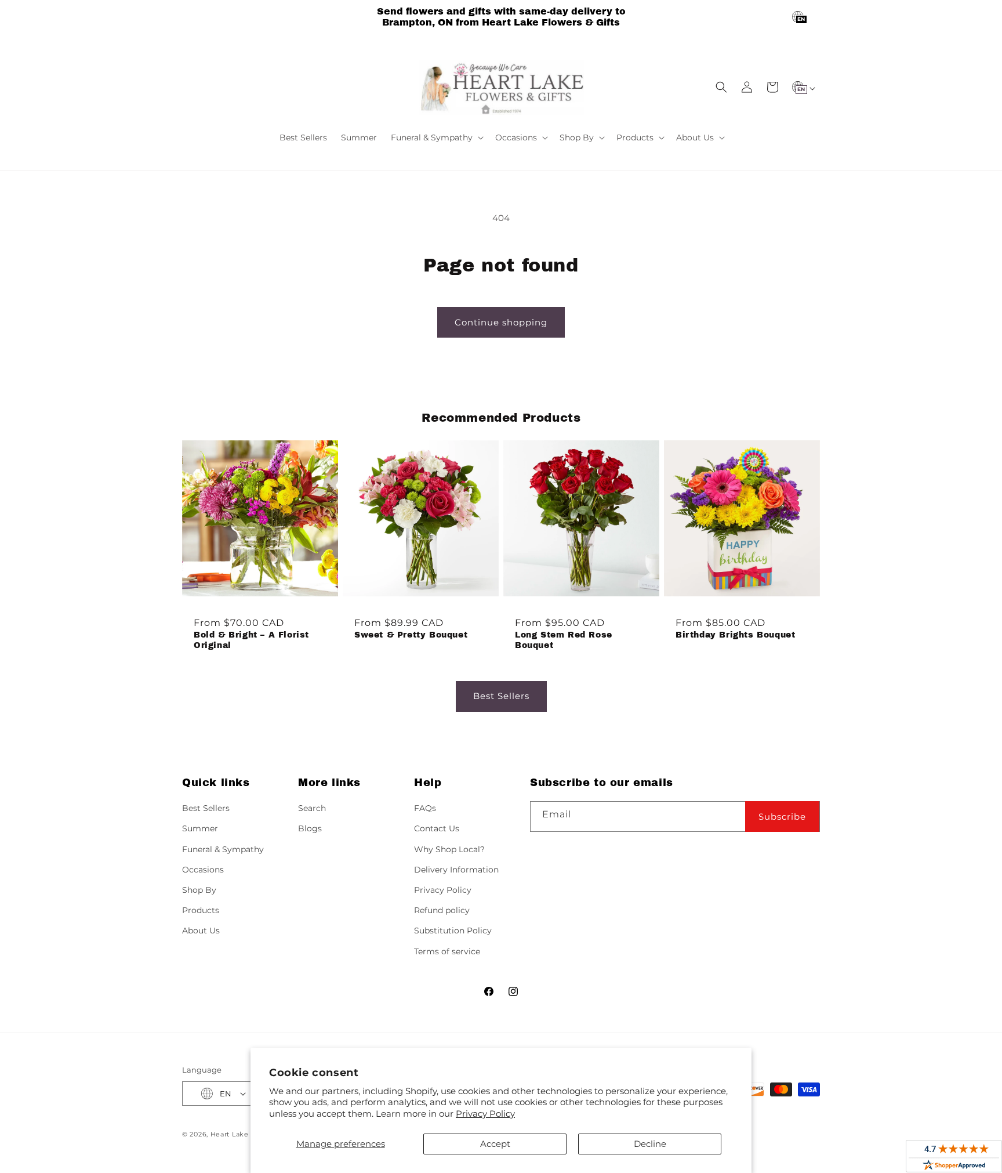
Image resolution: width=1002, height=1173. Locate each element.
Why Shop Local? (449, 849)
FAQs (425, 808)
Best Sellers (501, 695)
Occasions (203, 869)
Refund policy (442, 910)
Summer (200, 828)
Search (312, 808)
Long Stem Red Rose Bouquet (563, 640)
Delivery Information (456, 869)
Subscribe (782, 816)
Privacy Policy (485, 1113)
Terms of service (447, 951)
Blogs (310, 828)
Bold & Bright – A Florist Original (251, 640)
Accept (495, 1143)
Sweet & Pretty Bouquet (410, 635)
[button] (436, 137)
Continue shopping (501, 322)
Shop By (199, 890)
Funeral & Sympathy (223, 849)
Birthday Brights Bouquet (735, 635)
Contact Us (436, 828)
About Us (201, 930)
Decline (650, 1143)
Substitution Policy (453, 930)
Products (200, 910)
